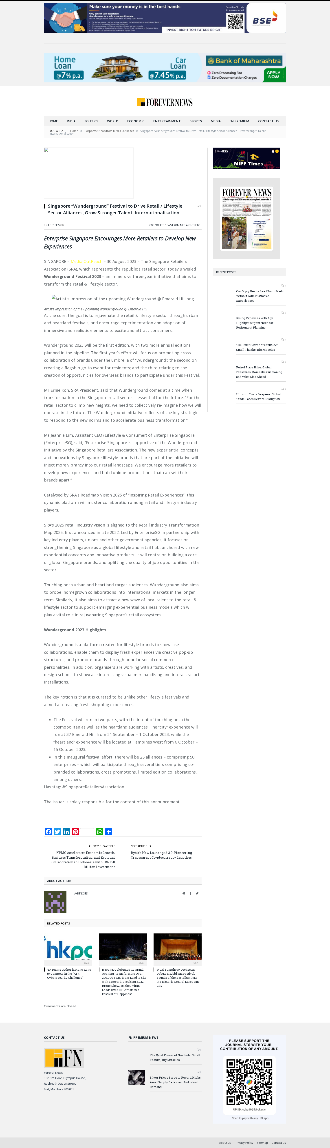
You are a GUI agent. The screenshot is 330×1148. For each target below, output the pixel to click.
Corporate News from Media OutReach (175, 225)
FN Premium (239, 121)
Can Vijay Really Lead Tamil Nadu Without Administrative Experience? (260, 296)
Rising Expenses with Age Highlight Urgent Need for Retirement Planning (254, 322)
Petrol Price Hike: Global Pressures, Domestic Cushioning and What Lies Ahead (259, 372)
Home (53, 121)
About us (225, 1143)
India (71, 121)
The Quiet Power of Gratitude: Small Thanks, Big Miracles (257, 347)
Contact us (268, 121)
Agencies (53, 225)
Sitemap (262, 1143)
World (112, 121)
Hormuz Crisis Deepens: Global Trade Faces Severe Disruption (258, 396)
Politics (91, 121)
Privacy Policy (244, 1143)
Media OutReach (86, 261)
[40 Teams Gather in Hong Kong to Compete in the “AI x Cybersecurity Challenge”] (68, 949)
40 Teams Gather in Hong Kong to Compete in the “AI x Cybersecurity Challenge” (69, 973)
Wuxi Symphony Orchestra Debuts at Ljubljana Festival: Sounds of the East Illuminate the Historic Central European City (178, 977)
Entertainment (167, 121)
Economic (135, 121)
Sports (196, 121)
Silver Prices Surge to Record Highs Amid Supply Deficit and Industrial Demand (175, 1082)
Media (216, 121)
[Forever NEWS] (165, 101)
